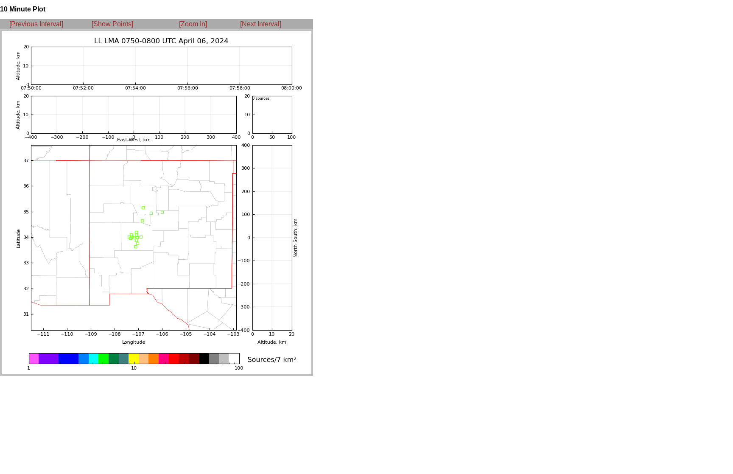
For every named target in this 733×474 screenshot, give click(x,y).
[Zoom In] (193, 24)
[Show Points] (112, 24)
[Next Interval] (260, 24)
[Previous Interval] (36, 24)
